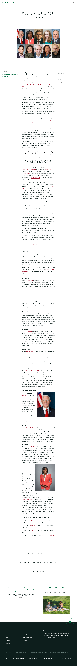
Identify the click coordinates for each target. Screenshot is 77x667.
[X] (65, 658)
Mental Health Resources (27, 637)
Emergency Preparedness (27, 634)
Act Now (45, 640)
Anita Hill (28, 467)
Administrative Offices (10, 634)
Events (34, 553)
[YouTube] (70, 658)
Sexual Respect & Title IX (10, 640)
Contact (7, 630)
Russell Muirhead (49, 169)
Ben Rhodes (29, 331)
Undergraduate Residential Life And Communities (59, 652)
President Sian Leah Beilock (29, 116)
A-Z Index (36, 658)
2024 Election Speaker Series (45, 72)
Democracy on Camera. (28, 499)
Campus (28, 553)
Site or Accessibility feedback (47, 658)
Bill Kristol (29, 296)
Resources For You (65, 2)
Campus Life (36, 2)
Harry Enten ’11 (30, 446)
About (43, 2)
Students (46, 567)
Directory (7, 637)
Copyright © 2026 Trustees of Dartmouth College (15, 658)
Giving (53, 2)
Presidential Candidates (38, 571)
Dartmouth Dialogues (34, 87)
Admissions (20, 2)
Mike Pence (25, 395)
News (48, 2)
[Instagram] (68, 658)
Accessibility (24, 640)
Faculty (39, 567)
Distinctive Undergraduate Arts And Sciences (38, 652)
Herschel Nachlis (26, 173)
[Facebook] (62, 658)
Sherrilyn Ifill (30, 280)
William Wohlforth (35, 177)
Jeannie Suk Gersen (31, 428)
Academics (28, 2)
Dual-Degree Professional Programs (19, 652)
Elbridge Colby (29, 351)
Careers (23, 630)
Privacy (29, 658)
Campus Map (8, 643)
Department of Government (29, 169)
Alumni (53, 567)
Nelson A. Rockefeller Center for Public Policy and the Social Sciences (37, 562)
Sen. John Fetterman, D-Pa (33, 371)
